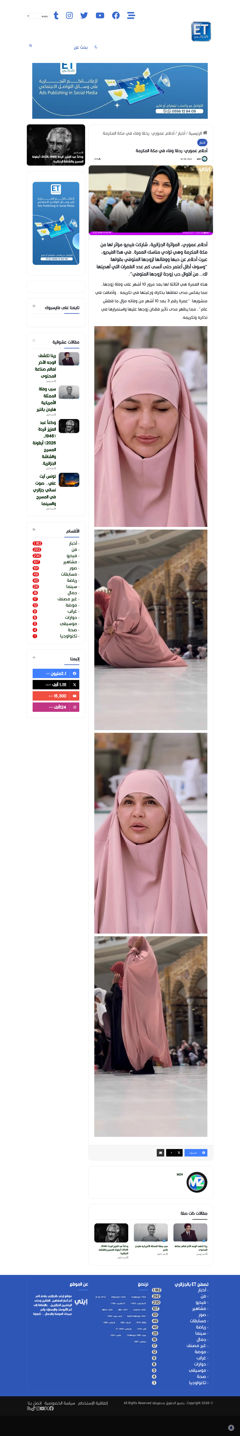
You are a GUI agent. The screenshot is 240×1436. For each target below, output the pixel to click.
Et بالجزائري (138, 1303)
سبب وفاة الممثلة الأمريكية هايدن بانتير (151, 1248)
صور (73, 568)
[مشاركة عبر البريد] (160, 1153)
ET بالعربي (117, 1303)
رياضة (72, 580)
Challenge (138, 1297)
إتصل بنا (34, 1403)
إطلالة (141, 1322)
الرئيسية (196, 133)
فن (74, 549)
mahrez (139, 1310)
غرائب (72, 611)
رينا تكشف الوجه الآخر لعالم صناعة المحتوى (191, 1248)
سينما (71, 586)
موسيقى (68, 624)
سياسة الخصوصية (59, 1403)
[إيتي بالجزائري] (201, 31)
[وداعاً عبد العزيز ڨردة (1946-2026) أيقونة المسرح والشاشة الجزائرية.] (111, 1232)
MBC (123, 1310)
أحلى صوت (114, 1316)
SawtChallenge (136, 1316)
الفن (141, 1329)
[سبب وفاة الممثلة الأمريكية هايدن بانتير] (151, 1232)
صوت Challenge (136, 1335)
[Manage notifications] (231, 1428)
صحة (72, 630)
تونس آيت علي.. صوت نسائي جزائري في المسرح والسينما (44, 489)
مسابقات (69, 574)
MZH (199, 159)
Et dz (101, 1297)
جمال (72, 593)
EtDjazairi (118, 1297)
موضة (71, 605)
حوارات (71, 617)
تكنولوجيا (68, 636)
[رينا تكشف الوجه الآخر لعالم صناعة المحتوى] (190, 1232)
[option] (56, 145)
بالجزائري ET (124, 1329)
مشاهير (70, 562)
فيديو (72, 556)
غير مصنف (67, 599)
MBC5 (107, 1310)
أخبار (181, 133)
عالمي (116, 1335)
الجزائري (109, 1322)
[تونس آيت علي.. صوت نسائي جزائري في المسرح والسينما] (69, 480)
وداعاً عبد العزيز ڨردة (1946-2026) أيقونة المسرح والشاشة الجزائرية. (113, 1249)
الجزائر (125, 1322)
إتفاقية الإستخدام (93, 1403)
